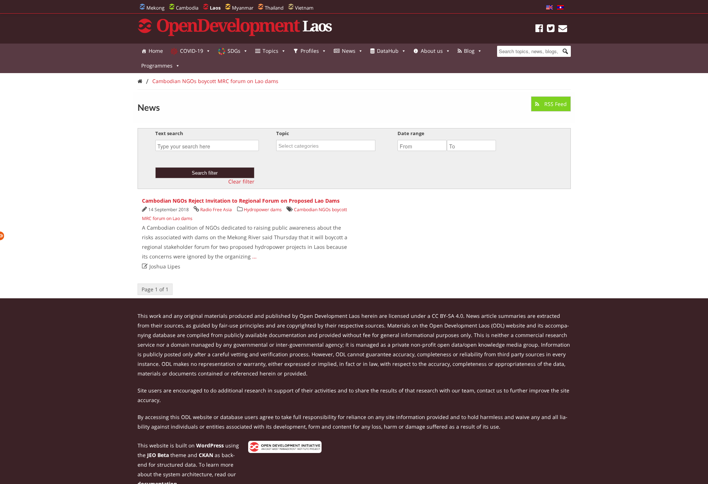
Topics (270, 50)
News (348, 50)
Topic (282, 133)
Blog (469, 50)
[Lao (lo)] (560, 7)
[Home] (140, 81)
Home (156, 50)
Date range (411, 133)
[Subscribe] (562, 29)
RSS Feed (555, 103)
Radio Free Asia (216, 209)
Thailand (274, 7)
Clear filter (241, 181)
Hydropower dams (263, 209)
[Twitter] (551, 29)
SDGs (234, 50)
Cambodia (187, 7)
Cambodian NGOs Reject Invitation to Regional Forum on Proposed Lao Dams (241, 200)
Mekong (155, 7)
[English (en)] (549, 7)
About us (432, 50)
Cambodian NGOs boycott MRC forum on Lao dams (215, 81)
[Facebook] (539, 29)
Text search (169, 133)
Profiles (310, 50)
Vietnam (304, 7)
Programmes (157, 65)
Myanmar (242, 7)
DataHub (388, 50)
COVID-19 (191, 50)
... (254, 256)
